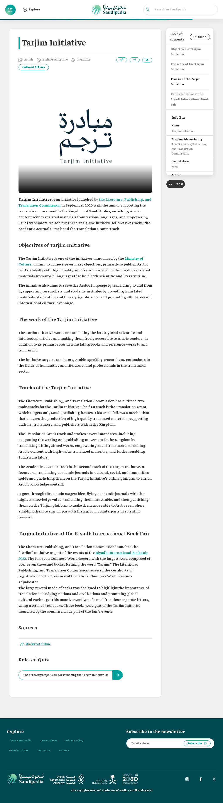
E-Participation (18, 750)
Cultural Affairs (33, 67)
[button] (10, 10)
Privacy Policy (74, 740)
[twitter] (214, 779)
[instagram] (187, 779)
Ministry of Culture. (38, 644)
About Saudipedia (20, 740)
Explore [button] (34, 10)
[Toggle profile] (10, 10)
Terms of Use (48, 740)
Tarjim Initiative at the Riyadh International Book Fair (189, 99)
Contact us (44, 750)
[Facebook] (201, 779)
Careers (64, 750)
